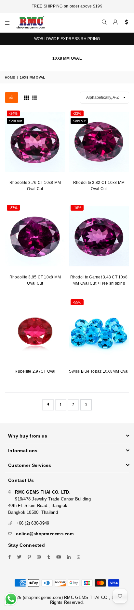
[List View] (34, 97)
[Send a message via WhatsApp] (11, 599)
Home (10, 77)
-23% (77, 113)
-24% (13, 113)
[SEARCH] (104, 22)
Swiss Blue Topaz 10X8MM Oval (98, 371)
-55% (77, 302)
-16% (77, 208)
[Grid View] (26, 97)
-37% (13, 208)
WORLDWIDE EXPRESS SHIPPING (67, 39)
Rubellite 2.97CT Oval (35, 371)
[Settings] (125, 22)
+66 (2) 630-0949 (32, 523)
